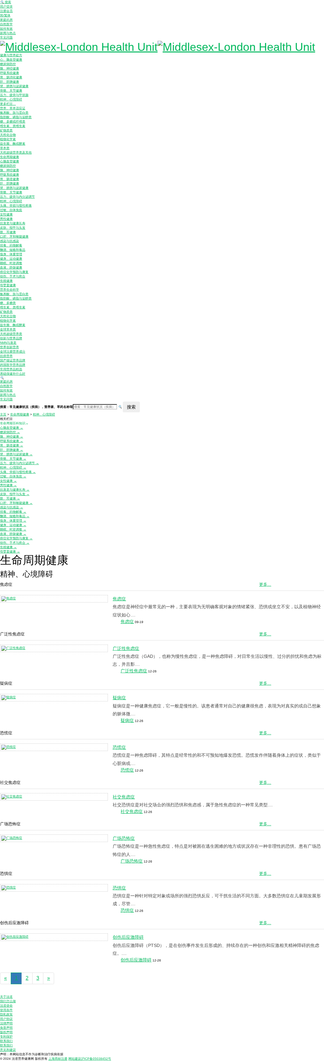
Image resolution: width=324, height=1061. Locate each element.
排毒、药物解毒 (11, 245)
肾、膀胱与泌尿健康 (14, 86)
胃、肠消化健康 (11, 77)
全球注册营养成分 (12, 351)
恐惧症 (119, 887)
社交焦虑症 (124, 796)
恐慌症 (119, 747)
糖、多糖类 (8, 303)
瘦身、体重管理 (11, 254)
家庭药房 (6, 19)
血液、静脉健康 (11, 267)
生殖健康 (6, 280)
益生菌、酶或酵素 (12, 143)
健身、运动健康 (11, 258)
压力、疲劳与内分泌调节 (17, 196)
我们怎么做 (8, 1001)
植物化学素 (8, 139)
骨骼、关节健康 (11, 90)
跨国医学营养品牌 (12, 365)
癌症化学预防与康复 (14, 272)
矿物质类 (6, 130)
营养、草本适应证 (12, 108)
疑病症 (119, 697)
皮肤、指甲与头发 (12, 227)
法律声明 (6, 1023)
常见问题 (6, 37)
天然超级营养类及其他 (16, 152)
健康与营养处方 (11, 55)
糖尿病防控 (8, 64)
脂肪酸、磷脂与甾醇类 (16, 117)
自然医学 (6, 24)
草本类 (4, 148)
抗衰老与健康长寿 (12, 223)
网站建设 (74, 1058)
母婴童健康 (8, 285)
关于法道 (6, 996)
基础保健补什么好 (12, 373)
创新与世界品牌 (11, 338)
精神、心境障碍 (11, 99)
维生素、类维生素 (12, 126)
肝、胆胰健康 (9, 81)
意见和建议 (8, 1050)
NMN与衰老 (8, 342)
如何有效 (6, 28)
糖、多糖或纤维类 (12, 121)
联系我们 (6, 1041)
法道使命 (6, 1005)
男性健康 (6, 219)
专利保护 (6, 1036)
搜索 (5, 2)
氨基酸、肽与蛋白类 (14, 112)
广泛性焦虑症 (126, 648)
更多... (265, 584)
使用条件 (6, 1010)
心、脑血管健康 (11, 59)
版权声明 (6, 1032)
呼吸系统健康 (9, 73)
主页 (3, 414)
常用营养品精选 (11, 369)
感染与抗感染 (9, 241)
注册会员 (6, 11)
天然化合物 (8, 134)
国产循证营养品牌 (12, 360)
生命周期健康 (9, 157)
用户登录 (6, 6)
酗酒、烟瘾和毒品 (12, 250)
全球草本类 (8, 329)
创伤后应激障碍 (128, 937)
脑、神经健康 (9, 68)
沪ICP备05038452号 (96, 1058)
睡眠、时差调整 (11, 263)
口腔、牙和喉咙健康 (14, 236)
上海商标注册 (57, 1058)
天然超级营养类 (11, 334)
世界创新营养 (9, 347)
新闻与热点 (8, 33)
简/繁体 (5, 15)
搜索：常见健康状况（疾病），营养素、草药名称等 (36, 407)
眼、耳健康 (8, 232)
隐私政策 (6, 1014)
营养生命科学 (9, 289)
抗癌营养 (6, 356)
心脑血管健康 (9, 161)
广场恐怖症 (124, 838)
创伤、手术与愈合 (12, 276)
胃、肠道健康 (9, 179)
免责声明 (6, 1027)
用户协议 (6, 1019)
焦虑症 (119, 598)
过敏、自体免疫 (11, 210)
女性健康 (6, 214)
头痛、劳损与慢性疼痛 (16, 205)
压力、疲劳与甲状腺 (14, 95)
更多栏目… (8, 104)
